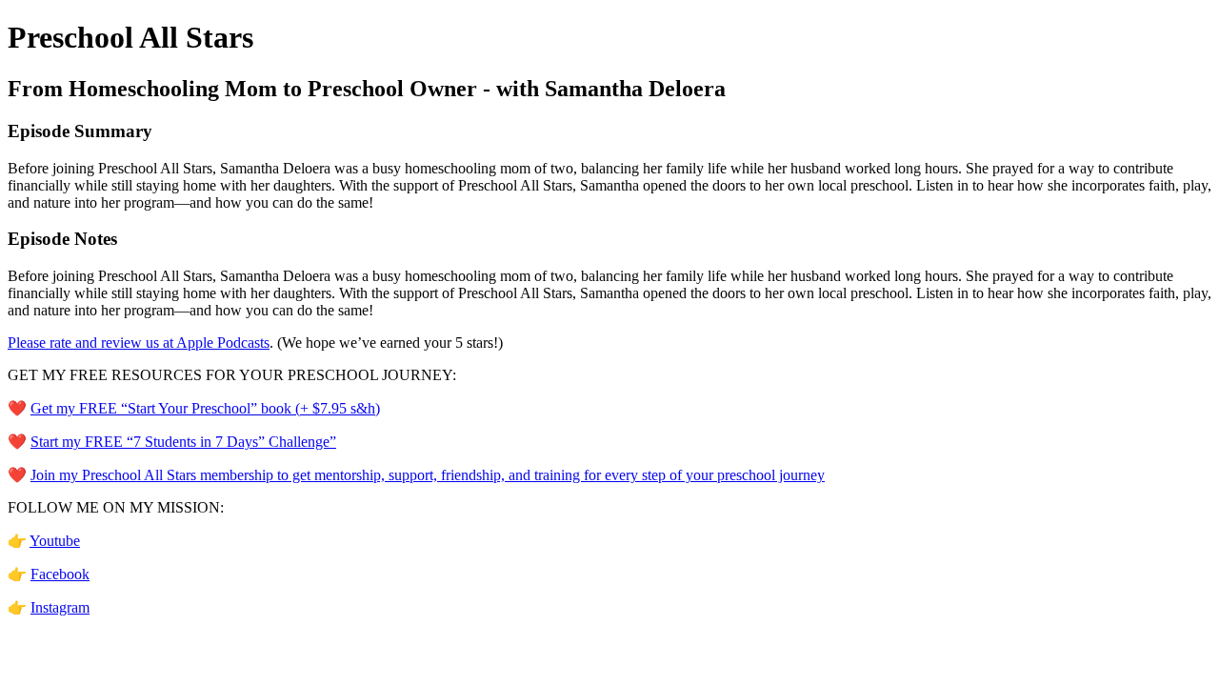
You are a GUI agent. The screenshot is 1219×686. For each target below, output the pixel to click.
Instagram (60, 607)
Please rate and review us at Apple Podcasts (139, 342)
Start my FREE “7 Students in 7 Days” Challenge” (183, 442)
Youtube (55, 541)
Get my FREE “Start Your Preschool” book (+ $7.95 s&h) (205, 408)
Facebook (60, 574)
